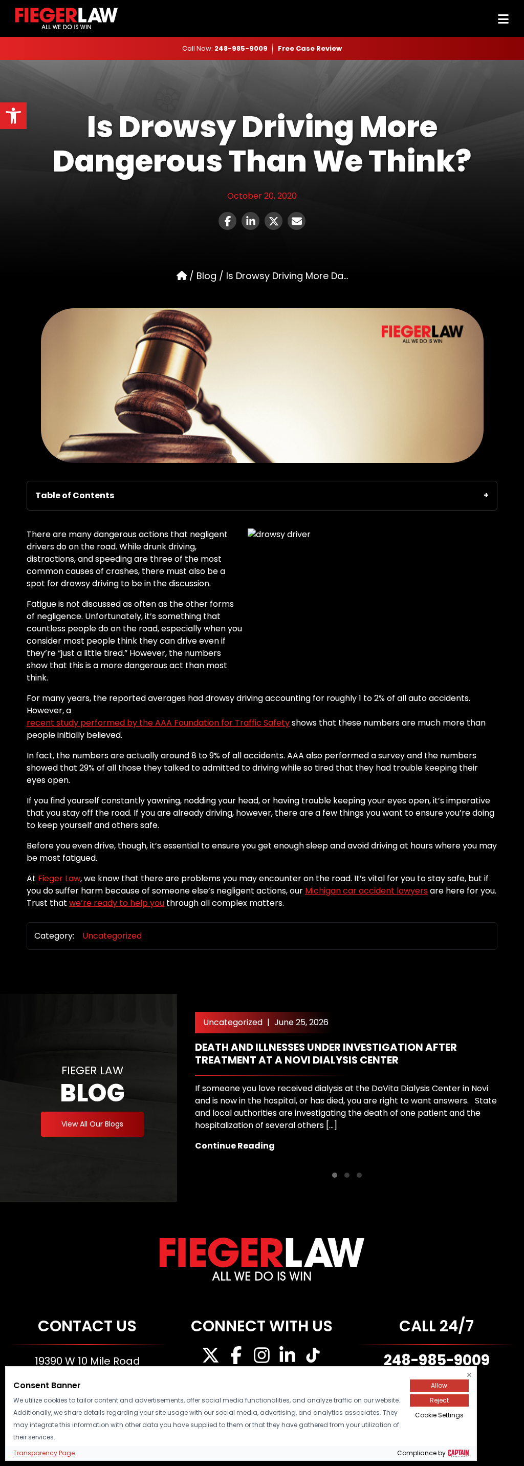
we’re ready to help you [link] (116, 903)
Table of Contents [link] (74, 495)
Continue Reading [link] (235, 1146)
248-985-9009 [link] (241, 48)
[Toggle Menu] (503, 19)
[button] (335, 1175)
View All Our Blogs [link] (92, 1124)
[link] (13, 115)
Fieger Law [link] (59, 878)
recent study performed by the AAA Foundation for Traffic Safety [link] (158, 723)
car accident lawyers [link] (385, 891)
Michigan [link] (324, 891)
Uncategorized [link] (112, 936)
